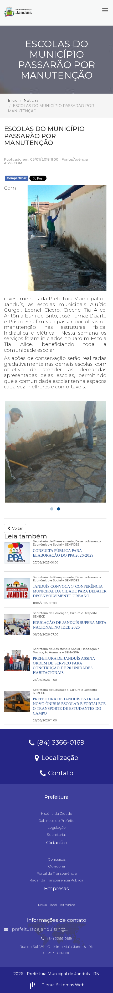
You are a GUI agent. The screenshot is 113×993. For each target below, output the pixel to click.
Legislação (57, 827)
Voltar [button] (17, 528)
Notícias (31, 100)
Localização (58, 757)
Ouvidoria (56, 866)
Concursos (56, 859)
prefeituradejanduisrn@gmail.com (50, 929)
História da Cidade (56, 813)
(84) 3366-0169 (59, 742)
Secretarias (56, 834)
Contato (59, 772)
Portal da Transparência (57, 873)
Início (13, 100)
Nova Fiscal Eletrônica (56, 905)
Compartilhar (17, 178)
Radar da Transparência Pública (56, 880)
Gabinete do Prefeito (56, 820)
